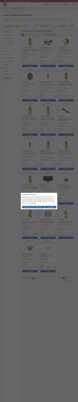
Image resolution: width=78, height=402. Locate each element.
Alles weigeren (50, 207)
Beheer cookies (39, 207)
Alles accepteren (28, 207)
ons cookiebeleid (33, 203)
